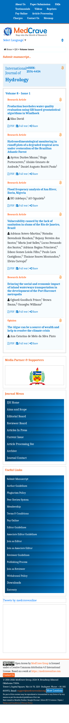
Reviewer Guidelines (18, 555)
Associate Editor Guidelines (22, 534)
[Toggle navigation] (62, 40)
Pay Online (21, 13)
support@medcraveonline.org (31, 690)
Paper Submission (40, 4)
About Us (20, 4)
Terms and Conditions (11, 703)
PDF (12, 126)
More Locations (54, 690)
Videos (38, 8)
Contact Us (33, 18)
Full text (23, 126)
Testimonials (22, 8)
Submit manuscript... (17, 57)
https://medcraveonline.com (46, 671)
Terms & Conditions (18, 513)
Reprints (52, 8)
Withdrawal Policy (17, 575)
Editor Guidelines (16, 527)
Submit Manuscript (17, 479)
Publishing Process (17, 562)
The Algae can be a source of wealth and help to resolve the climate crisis (33, 328)
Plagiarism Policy (16, 492)
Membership (14, 506)
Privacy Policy (27, 703)
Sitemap (48, 18)
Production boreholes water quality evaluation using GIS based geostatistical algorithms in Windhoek (33, 110)
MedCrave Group (39, 663)
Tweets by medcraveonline (20, 600)
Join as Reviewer (16, 569)
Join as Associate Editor (20, 548)
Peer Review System (18, 499)
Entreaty (12, 589)
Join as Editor (14, 541)
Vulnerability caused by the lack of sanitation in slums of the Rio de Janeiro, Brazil (33, 224)
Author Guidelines (17, 486)
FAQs (57, 4)
